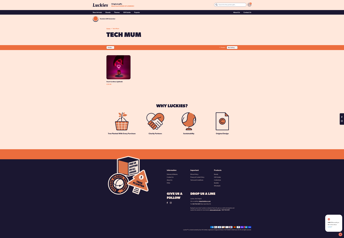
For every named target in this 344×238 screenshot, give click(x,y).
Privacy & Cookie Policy (197, 177)
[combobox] (230, 5)
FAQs (168, 183)
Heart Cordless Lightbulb (114, 82)
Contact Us (247, 12)
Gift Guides (217, 177)
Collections (217, 180)
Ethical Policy (194, 174)
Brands (108, 12)
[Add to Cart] (112, 78)
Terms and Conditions (196, 180)
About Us (236, 12)
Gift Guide (127, 12)
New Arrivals (97, 12)
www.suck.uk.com (215, 210)
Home (108, 28)
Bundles (216, 183)
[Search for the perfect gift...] (217, 5)
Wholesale (217, 186)
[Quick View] (124, 78)
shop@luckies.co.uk (205, 201)
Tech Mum (116, 28)
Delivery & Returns (172, 174)
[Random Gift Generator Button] (95, 19)
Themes (117, 12)
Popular (137, 12)
